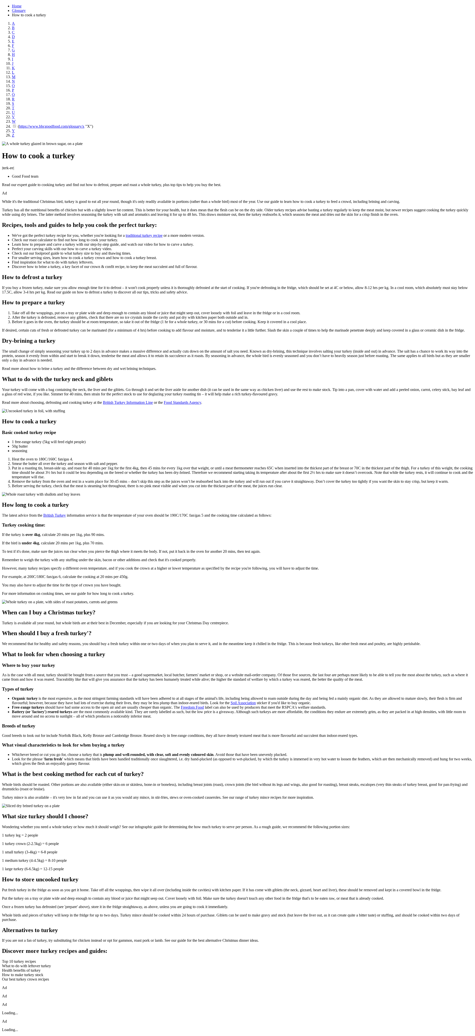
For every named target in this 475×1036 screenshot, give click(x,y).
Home (17, 6)
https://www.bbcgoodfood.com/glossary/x (51, 126)
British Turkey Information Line (128, 402)
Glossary (19, 10)
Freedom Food (192, 707)
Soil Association (243, 703)
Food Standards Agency (182, 402)
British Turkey (54, 515)
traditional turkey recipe (144, 235)
